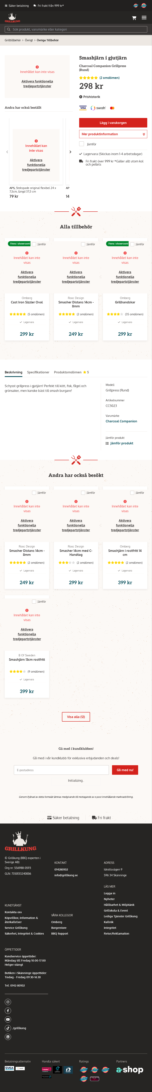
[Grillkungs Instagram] (25, 1002)
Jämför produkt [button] (121, 443)
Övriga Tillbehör (48, 40)
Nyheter (109, 899)
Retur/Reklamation (116, 933)
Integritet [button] (110, 927)
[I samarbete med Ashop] (129, 1070)
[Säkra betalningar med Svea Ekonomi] (9, 1068)
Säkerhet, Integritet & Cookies (24, 933)
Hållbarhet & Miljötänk (119, 904)
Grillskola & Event (116, 910)
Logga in (109, 893)
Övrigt (29, 40)
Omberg (56, 922)
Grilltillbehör (13, 40)
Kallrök (108, 922)
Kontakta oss (13, 912)
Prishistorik (91, 97)
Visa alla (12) (76, 717)
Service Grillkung (16, 927)
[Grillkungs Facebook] (25, 1011)
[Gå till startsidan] (12, 17)
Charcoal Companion (121, 421)
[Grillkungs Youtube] (25, 1019)
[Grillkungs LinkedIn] (26, 1037)
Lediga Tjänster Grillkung (121, 916)
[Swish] (20, 1068)
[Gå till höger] (70, 152)
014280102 (61, 869)
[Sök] (9, 29)
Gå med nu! (125, 770)
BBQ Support (59, 933)
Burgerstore (58, 927)
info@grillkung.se (66, 875)
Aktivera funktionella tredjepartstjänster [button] (36, 165)
